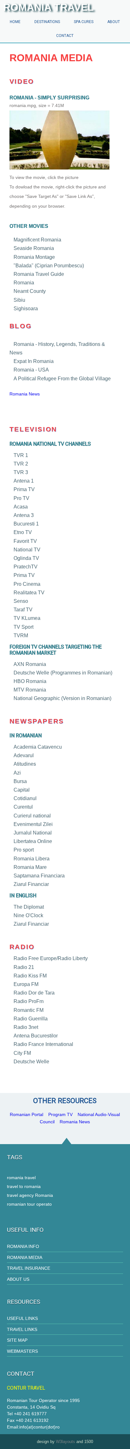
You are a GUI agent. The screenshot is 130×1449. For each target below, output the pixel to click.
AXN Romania (30, 664)
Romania (24, 282)
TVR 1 (21, 455)
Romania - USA (31, 369)
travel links (22, 1329)
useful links (22, 1318)
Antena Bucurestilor (36, 1035)
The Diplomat (29, 907)
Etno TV (23, 532)
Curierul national (32, 815)
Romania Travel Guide (39, 274)
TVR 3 (21, 472)
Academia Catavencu (38, 747)
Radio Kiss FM (30, 975)
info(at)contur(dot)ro (39, 1426)
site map (17, 1340)
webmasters (22, 1351)
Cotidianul (25, 798)
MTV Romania (30, 689)
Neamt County (30, 291)
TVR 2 (21, 463)
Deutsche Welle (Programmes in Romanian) (63, 672)
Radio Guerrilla (31, 1018)
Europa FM (26, 984)
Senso (21, 601)
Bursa (20, 781)
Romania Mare (30, 867)
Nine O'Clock (28, 915)
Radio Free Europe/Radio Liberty (51, 958)
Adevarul (24, 755)
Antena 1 (24, 481)
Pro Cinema (27, 583)
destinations (47, 22)
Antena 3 (24, 515)
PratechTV (26, 566)
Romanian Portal (26, 1114)
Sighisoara (26, 308)
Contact (65, 35)
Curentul (23, 807)
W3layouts (65, 1441)
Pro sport (24, 849)
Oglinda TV (26, 558)
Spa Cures (83, 22)
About (113, 22)
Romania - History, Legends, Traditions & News (57, 348)
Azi (17, 772)
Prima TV (24, 489)
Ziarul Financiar (31, 884)
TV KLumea (27, 618)
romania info (23, 1246)
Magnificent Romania (37, 239)
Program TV (60, 1114)
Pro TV (21, 498)
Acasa (21, 506)
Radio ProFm (29, 1001)
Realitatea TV (29, 592)
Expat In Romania (34, 361)
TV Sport (23, 626)
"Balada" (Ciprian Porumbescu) (49, 265)
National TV (27, 549)
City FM (22, 1052)
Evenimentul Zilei (33, 824)
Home (15, 22)
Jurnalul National (33, 832)
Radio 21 (24, 967)
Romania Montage (34, 256)
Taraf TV (23, 609)
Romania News (24, 393)
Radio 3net (26, 1027)
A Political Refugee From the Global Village (62, 378)
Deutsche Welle (31, 1061)
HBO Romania (30, 681)
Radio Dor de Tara (34, 992)
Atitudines (25, 764)
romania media (24, 1257)
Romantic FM (29, 1010)
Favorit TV (25, 540)
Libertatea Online (33, 841)
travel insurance (28, 1268)
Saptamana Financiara (39, 875)
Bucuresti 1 (26, 523)
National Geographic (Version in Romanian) (62, 698)
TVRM (21, 635)
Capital (22, 790)
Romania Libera (32, 858)
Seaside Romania (34, 248)
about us (18, 1279)
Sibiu (19, 299)
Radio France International (43, 1044)
